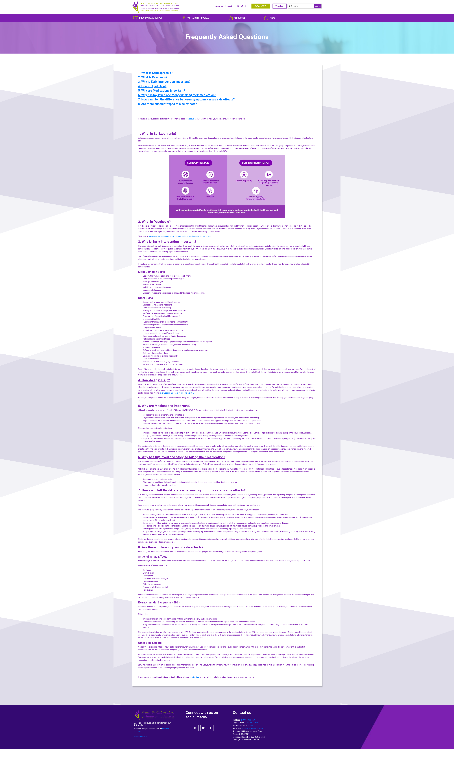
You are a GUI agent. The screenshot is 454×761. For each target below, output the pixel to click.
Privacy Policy (140, 725)
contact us (190, 119)
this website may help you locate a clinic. (177, 393)
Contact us (242, 712)
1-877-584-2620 (248, 720)
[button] (260, 6)
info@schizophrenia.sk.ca (252, 728)
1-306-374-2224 (255, 725)
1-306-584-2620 (251, 723)
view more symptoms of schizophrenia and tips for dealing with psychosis (180, 236)
